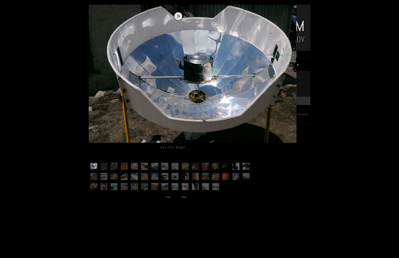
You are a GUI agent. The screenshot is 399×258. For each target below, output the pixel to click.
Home (270, 55)
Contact (292, 55)
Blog (280, 55)
